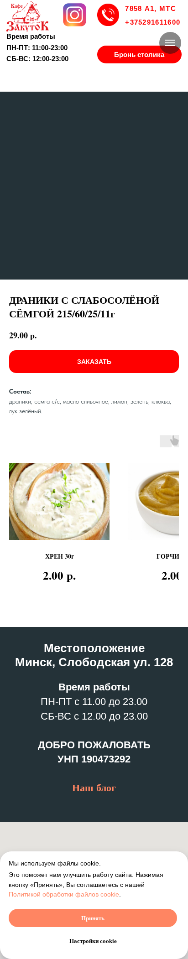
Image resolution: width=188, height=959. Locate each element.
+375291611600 (152, 22)
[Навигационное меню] (170, 43)
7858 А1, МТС (150, 8)
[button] (139, 54)
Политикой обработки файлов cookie (64, 894)
